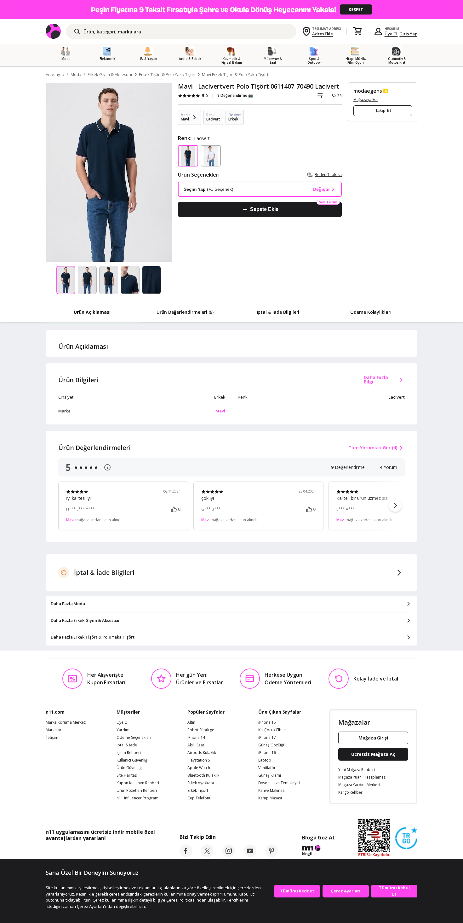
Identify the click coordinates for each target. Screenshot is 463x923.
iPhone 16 (267, 752)
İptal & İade (127, 745)
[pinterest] (271, 855)
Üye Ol (391, 34)
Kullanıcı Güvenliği (132, 760)
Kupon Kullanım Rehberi (138, 783)
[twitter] (207, 855)
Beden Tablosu (328, 174)
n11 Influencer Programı (138, 798)
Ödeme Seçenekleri (134, 737)
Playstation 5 (198, 760)
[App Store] (65, 852)
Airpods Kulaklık (201, 752)
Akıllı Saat (195, 745)
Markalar (53, 730)
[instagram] (228, 855)
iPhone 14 (196, 737)
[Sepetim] (357, 32)
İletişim (52, 737)
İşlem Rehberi (129, 752)
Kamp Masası (270, 798)
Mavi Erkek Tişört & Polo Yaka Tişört (235, 74)
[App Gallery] (140, 852)
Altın (191, 722)
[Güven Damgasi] (406, 838)
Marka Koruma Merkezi (66, 722)
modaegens (367, 91)
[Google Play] (104, 852)
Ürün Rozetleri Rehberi (137, 790)
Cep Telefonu (199, 798)
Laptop (264, 760)
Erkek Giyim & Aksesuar (110, 74)
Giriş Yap (408, 34)
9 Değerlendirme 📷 (235, 95)
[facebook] (186, 855)
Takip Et (383, 110)
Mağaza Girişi (373, 738)
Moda (76, 74)
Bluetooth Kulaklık (203, 775)
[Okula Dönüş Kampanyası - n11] (231, 9)
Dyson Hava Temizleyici (279, 783)
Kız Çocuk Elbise (272, 730)
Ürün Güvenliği (130, 767)
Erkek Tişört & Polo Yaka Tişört (167, 74)
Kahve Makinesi (271, 790)
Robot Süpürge (200, 730)
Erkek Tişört (197, 790)
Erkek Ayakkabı (200, 783)
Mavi (220, 411)
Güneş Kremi (269, 775)
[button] (395, 505)
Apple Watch (198, 767)
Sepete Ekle (264, 209)
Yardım (123, 730)
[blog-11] (318, 851)
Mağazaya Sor (365, 99)
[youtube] (250, 855)
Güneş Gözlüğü (271, 745)
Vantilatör (267, 767)
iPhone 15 (267, 722)
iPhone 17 (267, 737)
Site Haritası (127, 775)
